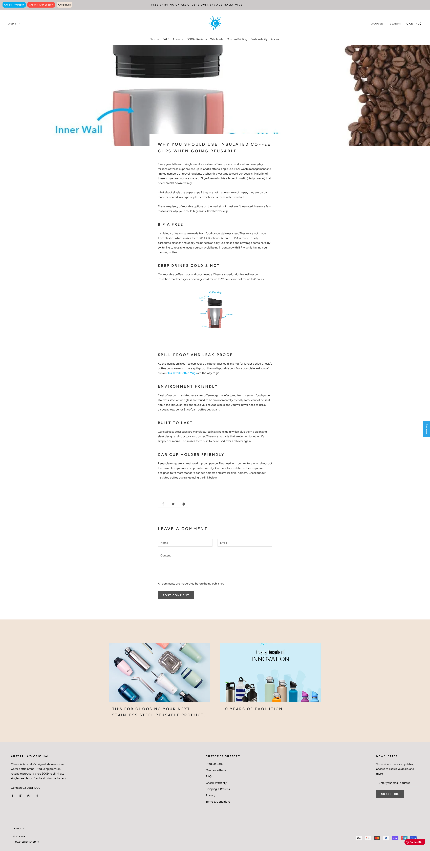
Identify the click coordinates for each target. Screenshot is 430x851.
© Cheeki (20, 836)
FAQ (208, 776)
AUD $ (12, 24)
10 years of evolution (253, 709)
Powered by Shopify (26, 841)
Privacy (210, 795)
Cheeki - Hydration (14, 4)
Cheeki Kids (64, 4)
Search (395, 24)
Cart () (414, 23)
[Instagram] (20, 795)
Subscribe (390, 794)
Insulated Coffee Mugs (182, 373)
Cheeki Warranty (216, 782)
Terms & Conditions (218, 801)
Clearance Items (216, 770)
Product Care (214, 763)
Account (378, 24)
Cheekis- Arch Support (41, 4)
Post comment (176, 595)
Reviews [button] (426, 429)
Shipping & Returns (218, 789)
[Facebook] (12, 795)
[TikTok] (37, 795)
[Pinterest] (28, 795)
